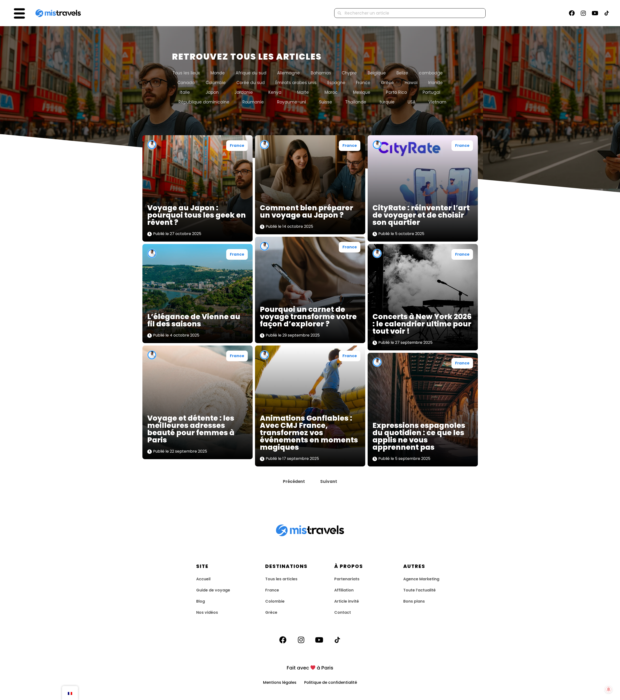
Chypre (349, 73)
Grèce (387, 83)
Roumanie (253, 102)
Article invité (346, 601)
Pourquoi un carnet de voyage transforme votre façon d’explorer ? (308, 316)
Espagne (336, 83)
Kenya (274, 92)
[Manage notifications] (608, 689)
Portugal (431, 92)
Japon (212, 92)
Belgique (377, 73)
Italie (185, 92)
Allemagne (288, 73)
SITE (202, 566)
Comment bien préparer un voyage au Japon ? (306, 211)
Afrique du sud (251, 73)
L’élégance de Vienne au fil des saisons (193, 320)
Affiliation (344, 590)
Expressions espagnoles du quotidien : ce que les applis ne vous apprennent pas (418, 436)
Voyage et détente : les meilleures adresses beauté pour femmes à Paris (190, 429)
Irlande (435, 83)
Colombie (216, 83)
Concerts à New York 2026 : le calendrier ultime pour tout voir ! (422, 323)
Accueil (203, 579)
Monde (217, 73)
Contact (342, 612)
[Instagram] (583, 13)
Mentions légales (283, 682)
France (363, 83)
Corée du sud (250, 83)
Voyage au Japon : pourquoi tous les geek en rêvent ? (196, 215)
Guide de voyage (213, 590)
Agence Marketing (421, 579)
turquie (387, 102)
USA (411, 102)
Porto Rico (396, 92)
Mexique (361, 92)
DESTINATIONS (286, 566)
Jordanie (243, 92)
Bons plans (414, 601)
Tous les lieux (186, 73)
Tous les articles (281, 579)
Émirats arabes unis (296, 83)
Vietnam (437, 102)
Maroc (331, 92)
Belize (402, 73)
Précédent (294, 481)
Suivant (328, 481)
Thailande (355, 102)
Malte (303, 92)
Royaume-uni (291, 102)
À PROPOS (348, 566)
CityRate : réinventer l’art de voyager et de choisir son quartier (421, 215)
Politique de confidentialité (330, 682)
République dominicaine (203, 102)
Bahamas (321, 73)
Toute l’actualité (419, 590)
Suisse (325, 102)
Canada (186, 83)
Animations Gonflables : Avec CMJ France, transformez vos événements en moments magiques (309, 432)
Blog (200, 601)
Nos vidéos (207, 612)
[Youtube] (595, 13)
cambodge (431, 73)
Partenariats (346, 579)
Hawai (411, 83)
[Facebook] (572, 13)
